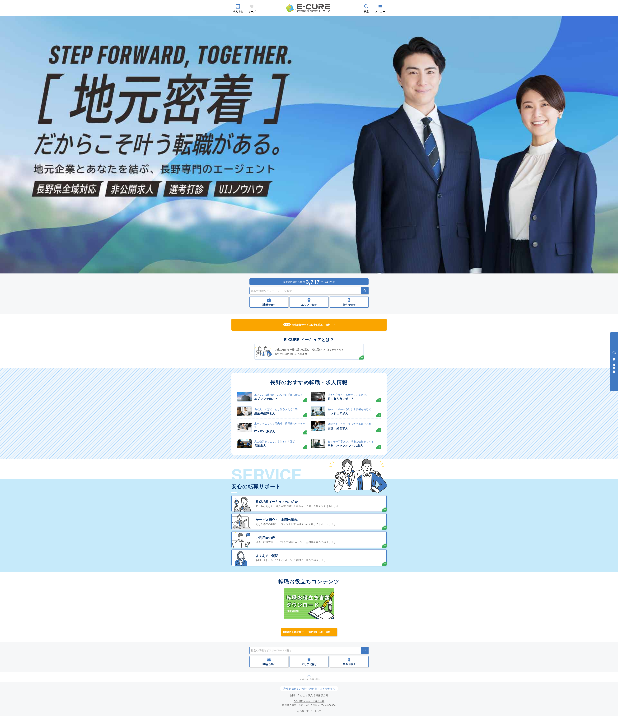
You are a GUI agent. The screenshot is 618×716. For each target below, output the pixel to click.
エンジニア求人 (338, 413)
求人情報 (238, 11)
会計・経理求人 (338, 428)
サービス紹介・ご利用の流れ (277, 519)
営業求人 (260, 445)
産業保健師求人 (264, 413)
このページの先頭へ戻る (309, 679)
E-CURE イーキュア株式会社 (309, 701)
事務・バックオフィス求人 (345, 445)
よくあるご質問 (267, 555)
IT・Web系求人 (264, 431)
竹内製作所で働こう (341, 399)
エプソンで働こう (266, 399)
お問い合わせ (297, 695)
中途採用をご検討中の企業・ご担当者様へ (310, 688)
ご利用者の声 (265, 537)
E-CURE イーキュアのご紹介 (277, 501)
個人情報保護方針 (318, 695)
